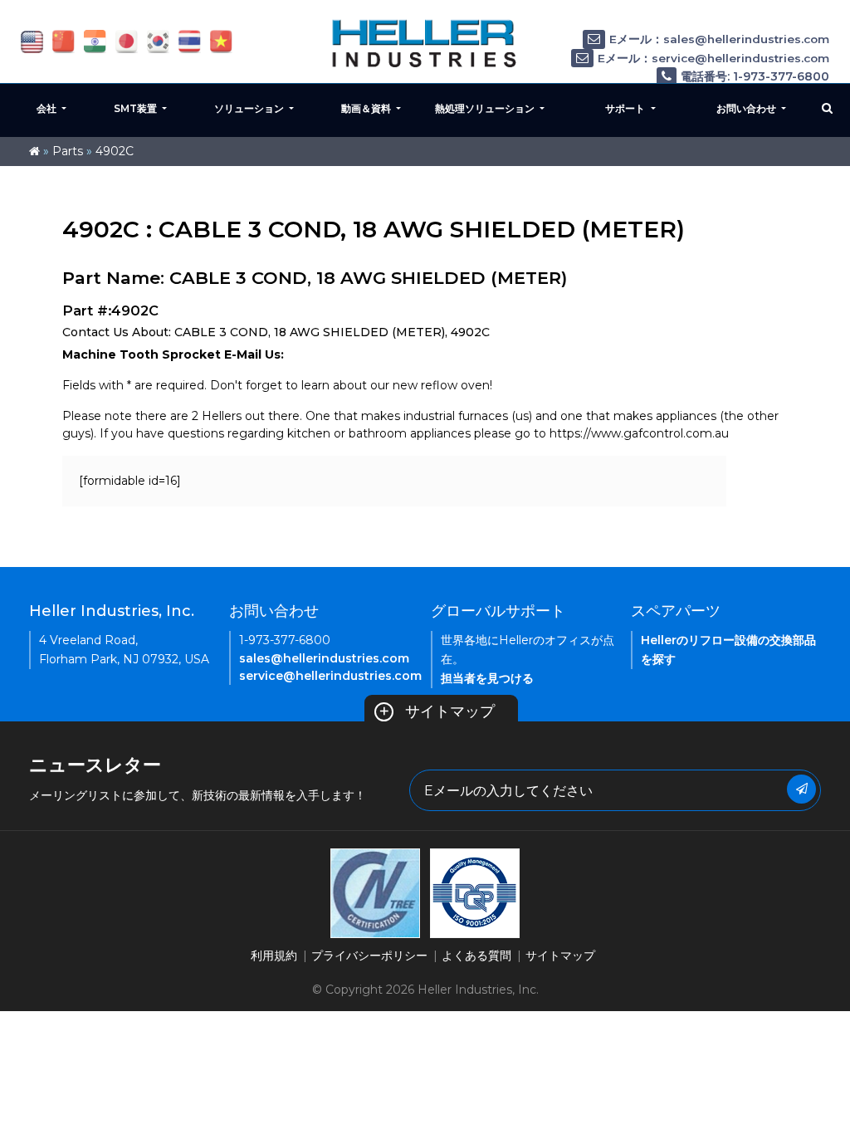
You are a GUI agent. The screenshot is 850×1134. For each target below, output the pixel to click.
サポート (626, 108)
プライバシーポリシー (369, 955)
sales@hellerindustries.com (324, 658)
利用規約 (274, 955)
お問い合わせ (747, 108)
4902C (114, 151)
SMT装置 (136, 108)
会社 (48, 108)
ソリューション (250, 108)
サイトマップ (437, 711)
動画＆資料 (367, 108)
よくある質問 (476, 955)
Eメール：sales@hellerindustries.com (719, 39)
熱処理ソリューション (486, 108)
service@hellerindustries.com (330, 675)
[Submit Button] (801, 789)
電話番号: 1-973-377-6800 (755, 76)
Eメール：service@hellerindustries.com (713, 58)
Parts (67, 151)
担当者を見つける (487, 678)
